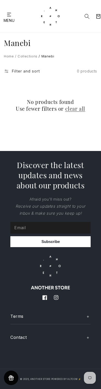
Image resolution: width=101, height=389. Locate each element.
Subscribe (50, 241)
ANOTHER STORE (40, 379)
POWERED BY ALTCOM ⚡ (66, 379)
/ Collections (25, 56)
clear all (75, 108)
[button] (9, 14)
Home (9, 56)
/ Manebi (46, 56)
